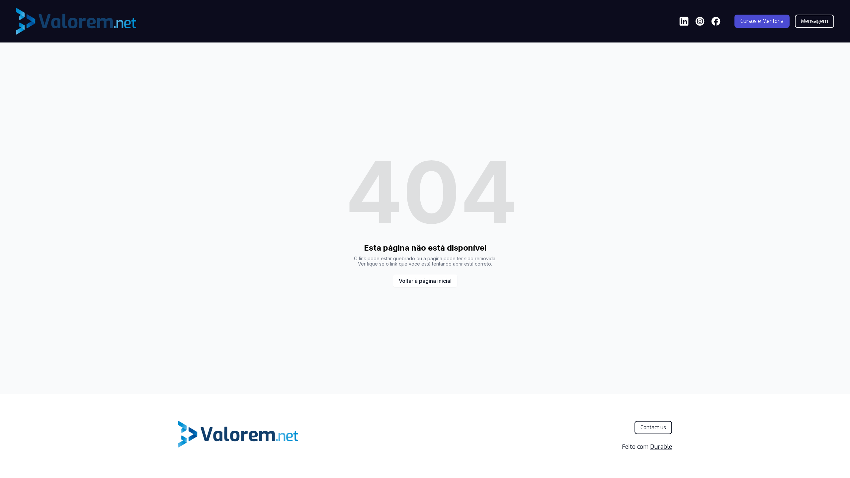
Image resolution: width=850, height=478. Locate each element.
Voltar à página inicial (425, 281)
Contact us (653, 427)
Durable (661, 447)
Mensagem (814, 21)
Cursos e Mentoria (762, 21)
